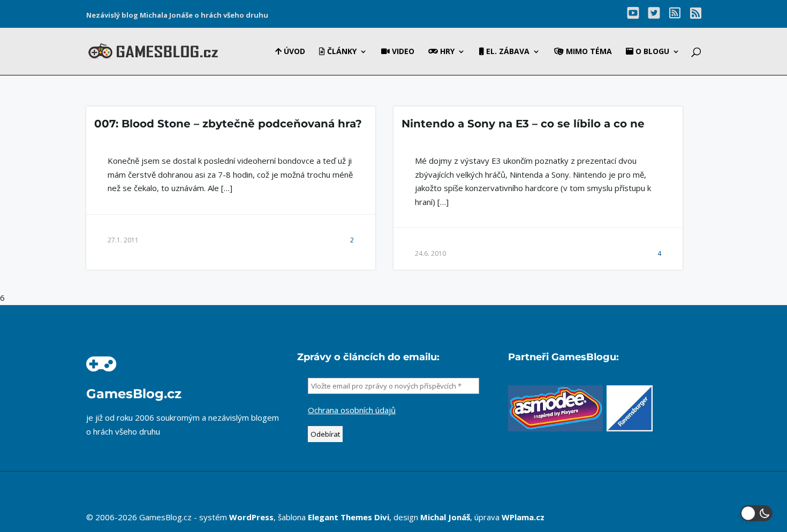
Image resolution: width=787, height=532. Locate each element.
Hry (446, 52)
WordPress (251, 517)
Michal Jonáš (445, 517)
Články (341, 52)
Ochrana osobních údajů (352, 410)
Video (402, 52)
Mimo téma (588, 52)
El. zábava (506, 52)
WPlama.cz (523, 517)
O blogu (651, 52)
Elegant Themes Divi (348, 517)
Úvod (293, 52)
